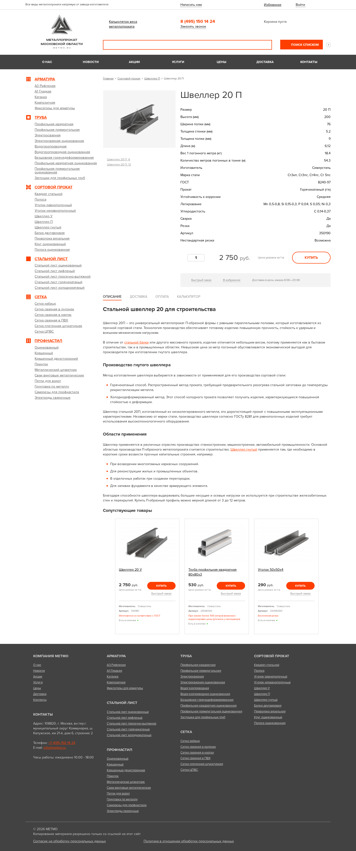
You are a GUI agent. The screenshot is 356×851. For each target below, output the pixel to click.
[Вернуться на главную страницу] (62, 47)
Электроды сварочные (123, 811)
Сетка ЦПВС (189, 770)
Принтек (113, 776)
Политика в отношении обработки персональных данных (189, 841)
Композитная (116, 682)
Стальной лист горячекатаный (128, 729)
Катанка (112, 677)
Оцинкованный (117, 759)
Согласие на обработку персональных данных (69, 841)
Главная (108, 78)
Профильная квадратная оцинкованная (208, 706)
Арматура (116, 656)
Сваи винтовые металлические (129, 788)
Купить (311, 258)
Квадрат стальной (266, 665)
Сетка (186, 732)
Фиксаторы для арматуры (125, 688)
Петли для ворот (118, 794)
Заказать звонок (193, 26)
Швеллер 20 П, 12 (119, 164)
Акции (134, 62)
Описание (112, 297)
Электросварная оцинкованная (202, 682)
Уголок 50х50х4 (270, 570)
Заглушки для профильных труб (202, 717)
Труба (186, 656)
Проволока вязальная (270, 711)
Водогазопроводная (194, 688)
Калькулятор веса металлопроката (123, 24)
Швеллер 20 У (130, 570)
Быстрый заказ (201, 280)
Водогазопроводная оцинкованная (205, 694)
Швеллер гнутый (244, 449)
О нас (47, 62)
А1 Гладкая (114, 671)
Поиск (265, 44)
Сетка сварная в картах (197, 753)
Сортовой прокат (128, 78)
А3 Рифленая (116, 665)
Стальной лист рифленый (124, 718)
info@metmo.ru (55, 748)
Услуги (178, 62)
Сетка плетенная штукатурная (201, 764)
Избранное (272, 5)
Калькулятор (188, 297)
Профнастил (119, 750)
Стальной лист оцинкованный (128, 712)
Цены (221, 62)
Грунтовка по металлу (122, 799)
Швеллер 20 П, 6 (118, 159)
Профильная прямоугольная (200, 671)
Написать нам (191, 5)
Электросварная (192, 677)
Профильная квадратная (198, 665)
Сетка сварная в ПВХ (195, 758)
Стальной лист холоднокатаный (129, 735)
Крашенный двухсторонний (126, 770)
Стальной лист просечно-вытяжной (131, 724)
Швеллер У (262, 688)
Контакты (308, 62)
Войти (300, 5)
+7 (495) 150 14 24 (61, 743)
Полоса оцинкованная (270, 723)
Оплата (162, 297)
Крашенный (115, 764)
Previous (109, 576)
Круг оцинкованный (268, 717)
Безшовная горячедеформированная (206, 700)
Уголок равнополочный (270, 677)
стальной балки (136, 342)
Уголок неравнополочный (272, 682)
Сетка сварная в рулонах (198, 747)
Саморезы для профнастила (127, 805)
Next (324, 576)
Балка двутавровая (267, 706)
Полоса (259, 671)
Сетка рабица (190, 741)
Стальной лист (122, 703)
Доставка (265, 62)
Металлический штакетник (126, 782)
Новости (91, 62)
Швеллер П (152, 78)
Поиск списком (304, 45)
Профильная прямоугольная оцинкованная (211, 711)
